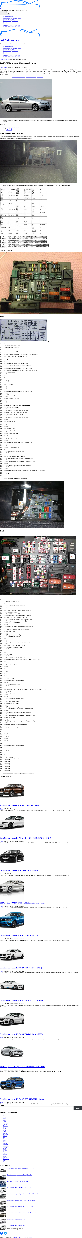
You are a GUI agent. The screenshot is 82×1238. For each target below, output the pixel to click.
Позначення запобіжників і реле (12, 18)
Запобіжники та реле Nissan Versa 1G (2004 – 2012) (21, 1200)
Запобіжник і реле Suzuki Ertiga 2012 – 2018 (19, 1187)
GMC (4, 1131)
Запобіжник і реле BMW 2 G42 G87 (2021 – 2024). (21, 968)
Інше (4, 1161)
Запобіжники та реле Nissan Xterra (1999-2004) (20, 1175)
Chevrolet (5, 1123)
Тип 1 (9, 128)
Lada (4, 1140)
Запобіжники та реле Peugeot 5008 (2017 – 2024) (20, 1168)
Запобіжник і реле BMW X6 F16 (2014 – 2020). (19, 935)
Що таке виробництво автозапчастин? (17, 1181)
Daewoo (5, 1126)
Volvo (4, 1160)
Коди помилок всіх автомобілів (11, 25)
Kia (4, 1139)
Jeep (4, 1137)
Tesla (4, 1156)
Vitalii (5, 67)
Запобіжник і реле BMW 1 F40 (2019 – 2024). (19, 870)
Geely (4, 1130)
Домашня (2, 59)
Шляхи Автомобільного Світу (11, 26)
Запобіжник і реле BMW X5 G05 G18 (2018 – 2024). (22, 1099)
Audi (4, 1117)
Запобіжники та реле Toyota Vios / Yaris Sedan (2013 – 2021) (23, 1194)
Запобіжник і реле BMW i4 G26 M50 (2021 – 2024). (21, 1000)
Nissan (5, 1147)
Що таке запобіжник (8, 19)
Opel (4, 1149)
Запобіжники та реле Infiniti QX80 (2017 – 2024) (20, 1206)
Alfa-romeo (6, 1116)
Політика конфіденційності (10, 21)
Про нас (5, 22)
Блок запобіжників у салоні (11, 127)
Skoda (4, 1153)
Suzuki (5, 1154)
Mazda (5, 1143)
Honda (5, 1133)
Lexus (4, 1141)
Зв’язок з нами (7, 24)
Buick (4, 1120)
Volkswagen (6, 1159)
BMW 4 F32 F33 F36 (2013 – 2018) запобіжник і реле (22, 903)
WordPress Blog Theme (20, 1237)
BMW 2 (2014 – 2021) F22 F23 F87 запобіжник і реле (22, 1067)
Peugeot (5, 1150)
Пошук (2, 1105)
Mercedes (5, 1144)
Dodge (5, 1127)
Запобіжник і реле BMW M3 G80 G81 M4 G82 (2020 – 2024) (25, 838)
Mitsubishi (5, 1146)
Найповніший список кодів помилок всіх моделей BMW (27, 77)
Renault (5, 1151)
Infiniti (5, 1136)
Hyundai (5, 1134)
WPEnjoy (31, 1237)
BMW (7, 59)
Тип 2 (9, 130)
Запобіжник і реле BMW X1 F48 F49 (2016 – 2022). (21, 1034)
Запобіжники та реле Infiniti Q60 (16, 1219)
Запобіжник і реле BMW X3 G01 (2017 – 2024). (20, 805)
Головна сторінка (8, 16)
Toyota (5, 1157)
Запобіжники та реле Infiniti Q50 (16, 1225)
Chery (4, 1121)
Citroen (5, 1124)
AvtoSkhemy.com (4, 8)
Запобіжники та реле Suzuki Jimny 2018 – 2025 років (21, 1212)
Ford (4, 1128)
